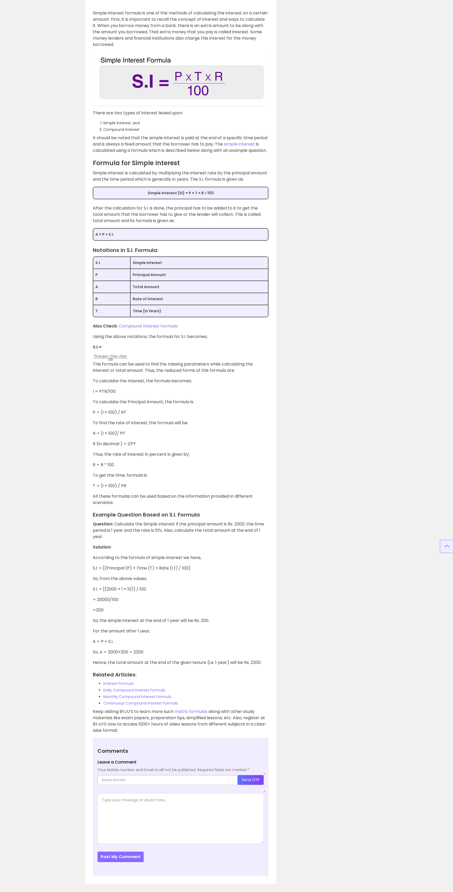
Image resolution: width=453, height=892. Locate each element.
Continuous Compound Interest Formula (140, 703)
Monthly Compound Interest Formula (137, 696)
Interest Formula (118, 683)
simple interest (239, 144)
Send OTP (251, 779)
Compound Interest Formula (148, 326)
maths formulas (191, 711)
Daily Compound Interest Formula (134, 690)
